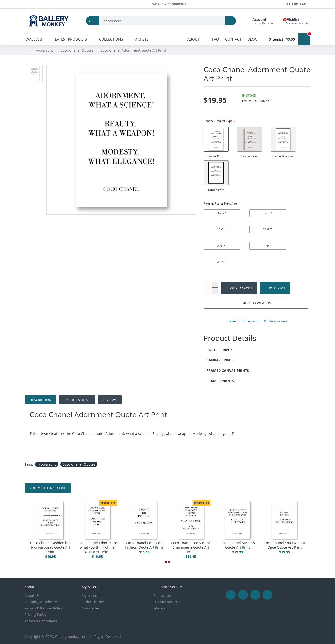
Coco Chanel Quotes (76, 50)
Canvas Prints (220, 360)
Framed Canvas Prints (227, 370)
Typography (43, 50)
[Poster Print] (216, 139)
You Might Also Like (47, 488)
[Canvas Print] (249, 139)
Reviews (110, 399)
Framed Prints (220, 381)
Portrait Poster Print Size (220, 203)
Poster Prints (219, 349)
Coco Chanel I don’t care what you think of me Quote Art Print (280, 547)
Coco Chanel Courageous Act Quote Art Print (46, 545)
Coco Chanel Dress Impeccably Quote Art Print (93, 547)
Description (40, 399)
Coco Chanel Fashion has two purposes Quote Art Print (233, 547)
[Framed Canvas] (283, 139)
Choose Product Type (218, 121)
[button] (166, 562)
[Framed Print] (216, 172)
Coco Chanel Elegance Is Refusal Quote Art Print (139, 545)
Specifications (77, 399)
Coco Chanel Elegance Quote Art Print (186, 545)
